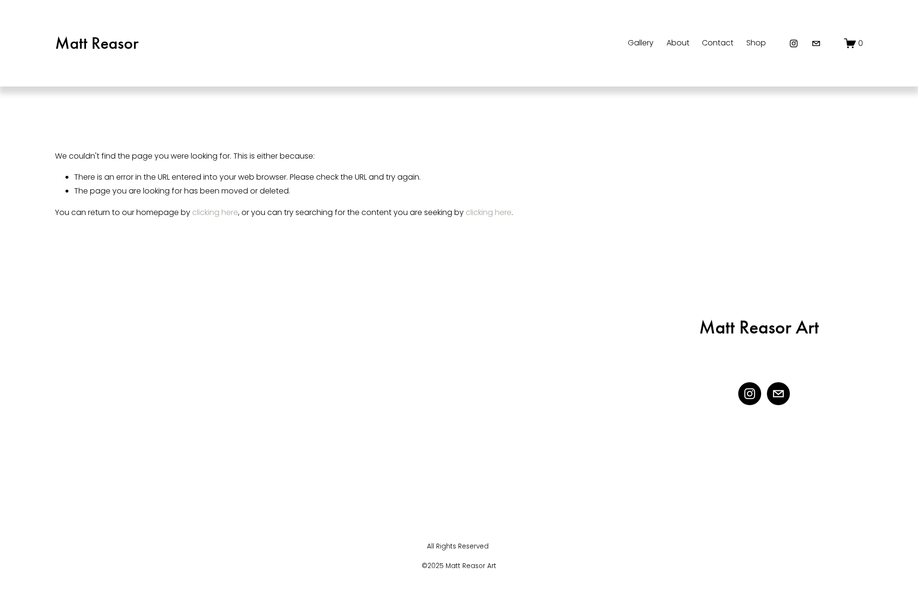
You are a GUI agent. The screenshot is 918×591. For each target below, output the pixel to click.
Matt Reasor (97, 43)
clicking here (215, 212)
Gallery (641, 42)
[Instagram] (793, 43)
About (678, 42)
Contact (717, 42)
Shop (756, 42)
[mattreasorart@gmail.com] (816, 43)
